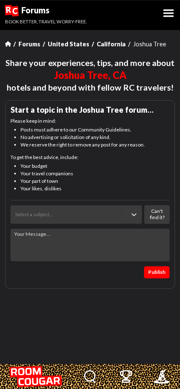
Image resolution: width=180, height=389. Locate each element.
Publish (156, 272)
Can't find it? (157, 214)
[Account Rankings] (126, 376)
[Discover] (90, 376)
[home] (36, 376)
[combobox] (15, 214)
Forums (27, 10)
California (111, 44)
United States (68, 44)
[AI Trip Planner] (161, 376)
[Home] (8, 44)
